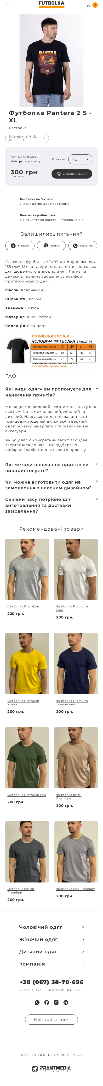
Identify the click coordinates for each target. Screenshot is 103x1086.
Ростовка (18, 128)
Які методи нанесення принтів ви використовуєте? (47, 467)
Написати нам (51, 1019)
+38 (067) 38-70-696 (51, 982)
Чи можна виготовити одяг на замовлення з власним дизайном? (48, 485)
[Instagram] (56, 1002)
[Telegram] (65, 1002)
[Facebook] (46, 1002)
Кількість (58, 159)
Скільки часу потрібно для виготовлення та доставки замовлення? (38, 505)
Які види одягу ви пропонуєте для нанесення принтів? (48, 391)
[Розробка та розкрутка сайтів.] (51, 1069)
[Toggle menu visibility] (7, 5)
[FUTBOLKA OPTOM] (51, 4)
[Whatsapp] (37, 1002)
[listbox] (27, 138)
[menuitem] (37, 1002)
